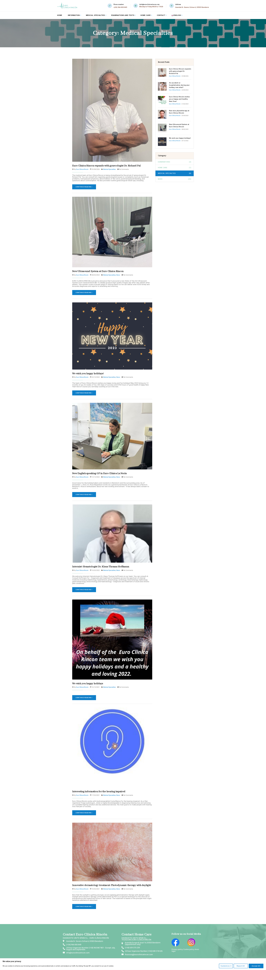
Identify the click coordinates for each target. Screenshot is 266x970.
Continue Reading (84, 187)
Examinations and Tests (122, 15)
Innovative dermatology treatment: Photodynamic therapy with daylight (111, 885)
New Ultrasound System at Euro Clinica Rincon (98, 271)
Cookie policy (188, 949)
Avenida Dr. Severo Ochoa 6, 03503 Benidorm (192, 7)
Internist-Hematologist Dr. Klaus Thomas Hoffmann (100, 566)
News (118, 275)
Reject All (241, 966)
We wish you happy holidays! (88, 373)
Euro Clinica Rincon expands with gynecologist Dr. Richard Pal (106, 165)
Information (74, 15)
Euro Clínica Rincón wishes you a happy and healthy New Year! (179, 99)
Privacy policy (177, 949)
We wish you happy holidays (87, 683)
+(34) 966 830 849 (120, 7)
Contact (161, 15)
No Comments (124, 169)
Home (59, 15)
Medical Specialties (95, 15)
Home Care (174, 168)
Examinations (174, 162)
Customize (225, 966)
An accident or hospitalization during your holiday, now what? (179, 85)
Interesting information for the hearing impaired (98, 791)
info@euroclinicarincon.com (149, 4)
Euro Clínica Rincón (82, 169)
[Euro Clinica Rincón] (67, 6)
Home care (145, 15)
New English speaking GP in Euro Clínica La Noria (99, 473)
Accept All (256, 966)
